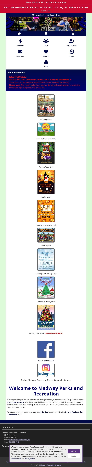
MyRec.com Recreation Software (50, 465)
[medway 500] (46, 235)
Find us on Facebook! (46, 361)
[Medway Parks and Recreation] (46, 24)
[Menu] (73, 33)
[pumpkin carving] (46, 211)
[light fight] (46, 317)
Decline (74, 456)
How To (82, 462)
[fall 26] (46, 105)
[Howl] (46, 182)
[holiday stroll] (46, 287)
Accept (73, 451)
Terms (9, 462)
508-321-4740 (14, 442)
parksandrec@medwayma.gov (19, 440)
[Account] (46, 33)
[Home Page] (19, 33)
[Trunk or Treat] (46, 153)
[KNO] (46, 259)
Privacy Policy (30, 459)
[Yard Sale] (46, 129)
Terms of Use (16, 459)
